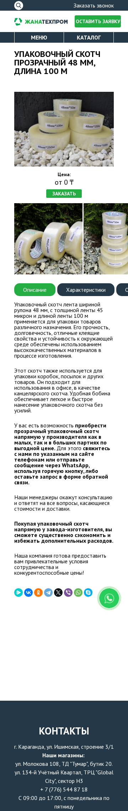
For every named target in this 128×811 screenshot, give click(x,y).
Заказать (64, 193)
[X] (58, 592)
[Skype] (88, 592)
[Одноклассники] (38, 592)
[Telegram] (48, 592)
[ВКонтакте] (28, 592)
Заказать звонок (94, 5)
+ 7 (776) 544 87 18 (64, 789)
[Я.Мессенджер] (18, 592)
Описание (35, 289)
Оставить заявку (98, 21)
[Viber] (68, 592)
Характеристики (86, 289)
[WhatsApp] (78, 592)
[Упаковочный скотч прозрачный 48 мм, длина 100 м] (64, 129)
